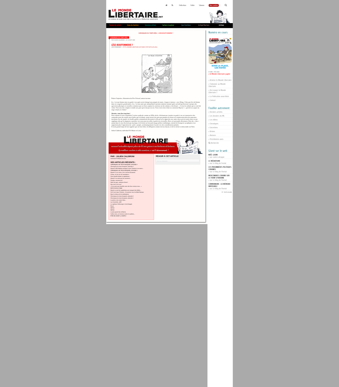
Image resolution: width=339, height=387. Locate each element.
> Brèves (211, 131)
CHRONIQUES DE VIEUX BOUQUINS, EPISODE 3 (124, 170)
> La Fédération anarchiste (218, 96)
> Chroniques (213, 123)
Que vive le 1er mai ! (116, 184)
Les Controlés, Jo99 (116, 202)
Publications (182, 5)
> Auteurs (212, 135)
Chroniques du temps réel (148, 33)
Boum (112, 206)
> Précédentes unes (215, 139)
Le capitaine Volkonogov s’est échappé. (121, 204)
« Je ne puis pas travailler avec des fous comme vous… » (126, 186)
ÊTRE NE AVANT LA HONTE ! (119, 216)
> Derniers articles (215, 112)
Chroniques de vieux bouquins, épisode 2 (122, 196)
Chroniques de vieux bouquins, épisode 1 (122, 198)
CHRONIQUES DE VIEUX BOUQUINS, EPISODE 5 (124, 164)
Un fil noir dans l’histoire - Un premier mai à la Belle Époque (127, 192)
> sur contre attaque (216, 156)
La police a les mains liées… (118, 200)
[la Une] (166, 5)
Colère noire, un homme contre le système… (123, 214)
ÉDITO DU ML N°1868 (116, 188)
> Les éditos (213, 120)
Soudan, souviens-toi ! (117, 180)
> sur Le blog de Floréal (219, 177)
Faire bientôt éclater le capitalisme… (120, 176)
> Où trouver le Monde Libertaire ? (217, 91)
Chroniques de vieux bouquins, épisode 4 (122, 166)
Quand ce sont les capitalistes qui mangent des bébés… (126, 190)
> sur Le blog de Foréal (217, 162)
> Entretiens (213, 127)
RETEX (112, 208)
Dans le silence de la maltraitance (120, 194)
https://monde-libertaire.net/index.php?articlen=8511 (140, 47)
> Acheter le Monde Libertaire (219, 80)
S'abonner (201, 5)
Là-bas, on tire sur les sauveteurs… (120, 174)
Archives (221, 25)
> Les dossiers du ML (216, 116)
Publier (193, 5)
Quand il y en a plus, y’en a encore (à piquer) (123, 172)
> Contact (212, 100)
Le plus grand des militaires (118, 212)
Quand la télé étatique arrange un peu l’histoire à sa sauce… (127, 168)
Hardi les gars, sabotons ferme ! (119, 182)
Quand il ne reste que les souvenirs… (121, 178)
